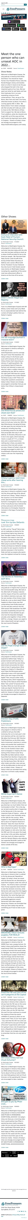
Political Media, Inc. (24, 1217)
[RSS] (9, 13)
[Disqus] (14, 151)
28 (11, 1155)
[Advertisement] (14, 42)
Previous (4, 1152)
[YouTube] (5, 13)
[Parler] (7, 13)
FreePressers (15, 10)
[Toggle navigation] (3, 9)
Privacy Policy (16, 1214)
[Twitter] (3, 13)
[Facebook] (1, 13)
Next (15, 1155)
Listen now (4, 278)
